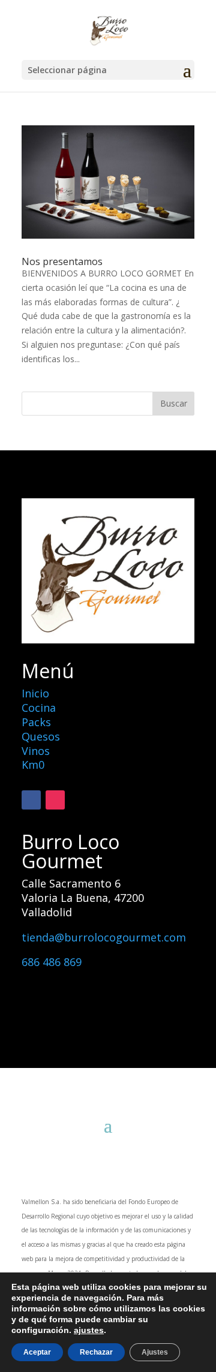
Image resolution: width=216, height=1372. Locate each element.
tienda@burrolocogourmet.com (104, 937)
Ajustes (155, 1352)
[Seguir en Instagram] (55, 800)
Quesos (41, 736)
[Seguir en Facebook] (31, 800)
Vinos (36, 751)
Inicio (35, 693)
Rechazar (96, 1352)
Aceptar (37, 1352)
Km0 (33, 764)
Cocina (39, 707)
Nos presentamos (62, 261)
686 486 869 (52, 962)
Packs (36, 722)
